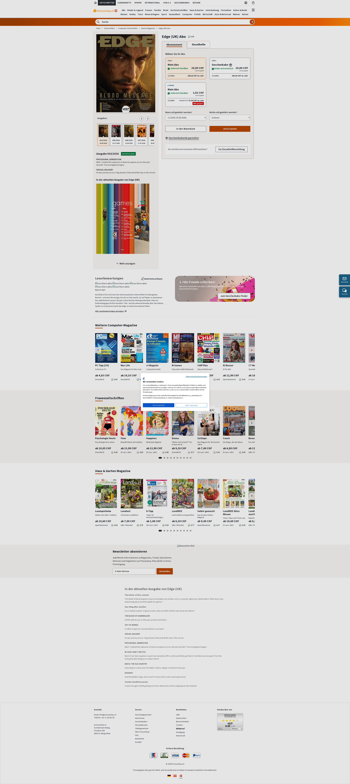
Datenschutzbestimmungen (196, 376)
